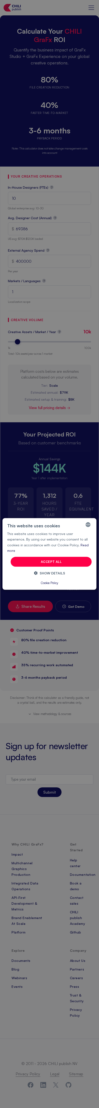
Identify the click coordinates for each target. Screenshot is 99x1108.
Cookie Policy (49, 583)
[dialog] (49, 554)
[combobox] (88, 524)
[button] (49, 573)
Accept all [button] (51, 562)
